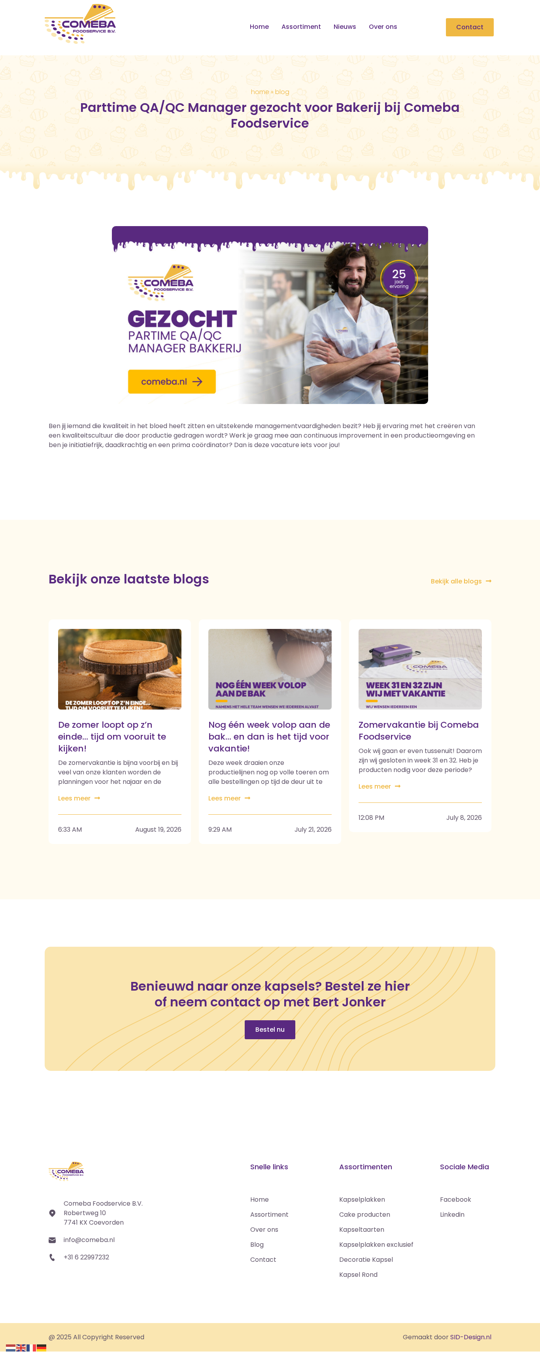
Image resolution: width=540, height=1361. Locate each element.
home (260, 91)
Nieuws (345, 26)
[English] (21, 1347)
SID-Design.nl (470, 1337)
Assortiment (301, 26)
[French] (31, 1347)
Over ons (383, 26)
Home (259, 26)
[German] (42, 1347)
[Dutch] (11, 1347)
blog (282, 91)
